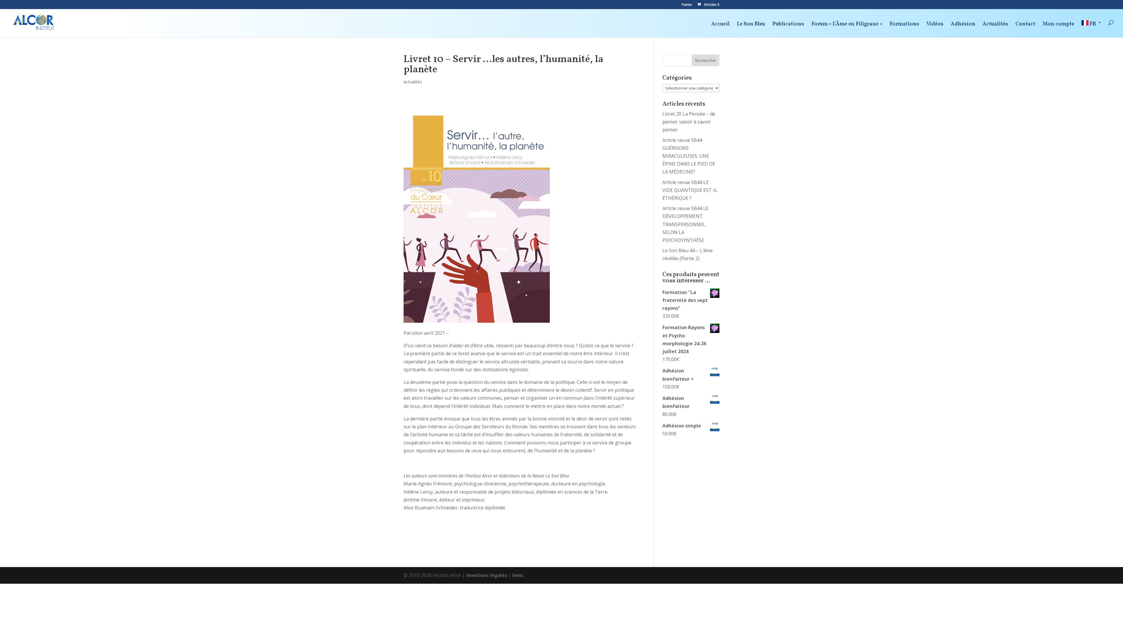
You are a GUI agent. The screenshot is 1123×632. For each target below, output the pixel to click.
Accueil (720, 25)
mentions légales (486, 575)
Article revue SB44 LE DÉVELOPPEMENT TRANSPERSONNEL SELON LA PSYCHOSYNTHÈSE (685, 224)
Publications (788, 25)
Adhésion (963, 25)
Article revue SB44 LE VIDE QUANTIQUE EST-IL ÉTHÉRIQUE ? (690, 190)
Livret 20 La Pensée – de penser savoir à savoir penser (688, 122)
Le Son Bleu (751, 25)
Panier (687, 5)
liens (517, 575)
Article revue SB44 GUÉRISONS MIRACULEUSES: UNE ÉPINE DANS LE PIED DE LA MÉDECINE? (688, 156)
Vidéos (934, 25)
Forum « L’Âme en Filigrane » (847, 25)
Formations (904, 25)
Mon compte (1058, 25)
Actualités (995, 25)
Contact (1025, 25)
